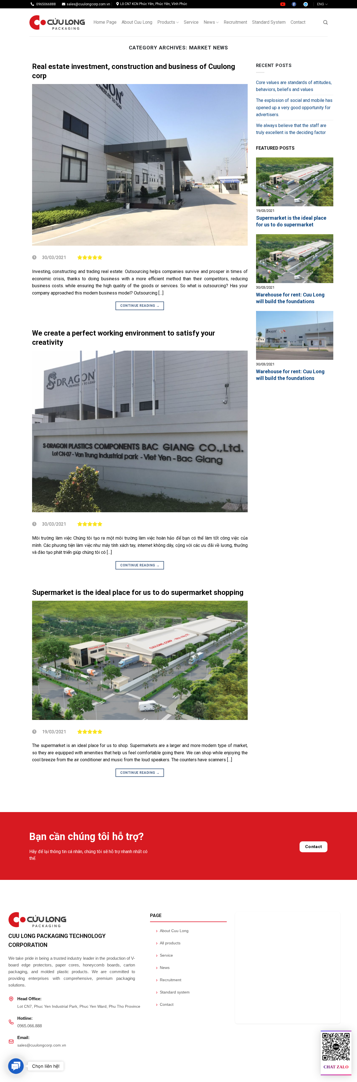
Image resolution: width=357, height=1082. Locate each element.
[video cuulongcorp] (283, 4)
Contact (298, 22)
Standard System (269, 22)
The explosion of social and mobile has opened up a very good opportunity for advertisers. (294, 107)
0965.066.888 (29, 1025)
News (209, 22)
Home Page (105, 22)
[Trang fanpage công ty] (294, 4)
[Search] (325, 22)
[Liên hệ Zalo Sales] (306, 4)
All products (168, 943)
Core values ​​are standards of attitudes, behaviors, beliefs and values (294, 86)
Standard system (173, 992)
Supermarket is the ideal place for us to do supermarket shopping (137, 592)
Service (191, 22)
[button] (15, 1066)
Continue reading (140, 306)
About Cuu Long (137, 22)
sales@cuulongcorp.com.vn (41, 1045)
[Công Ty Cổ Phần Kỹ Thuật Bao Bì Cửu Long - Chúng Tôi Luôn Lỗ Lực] (57, 22)
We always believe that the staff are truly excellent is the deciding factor (291, 129)
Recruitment (235, 22)
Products (166, 22)
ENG (320, 4)
